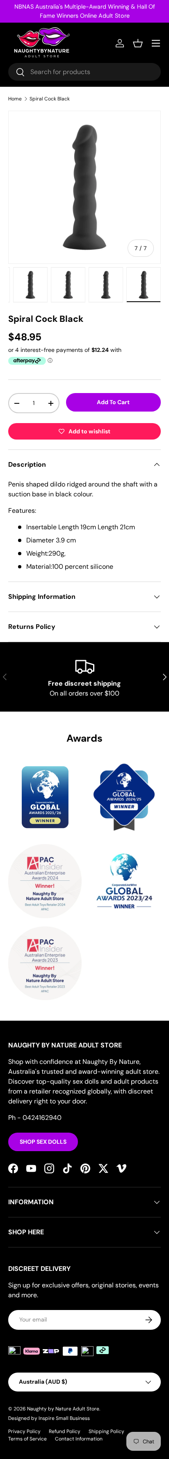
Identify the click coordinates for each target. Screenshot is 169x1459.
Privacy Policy (24, 1431)
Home (15, 98)
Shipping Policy (106, 1431)
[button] (138, 43)
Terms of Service (27, 1439)
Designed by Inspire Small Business (49, 1418)
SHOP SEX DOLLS (43, 1141)
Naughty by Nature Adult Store (63, 1408)
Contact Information (79, 1439)
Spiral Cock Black (50, 98)
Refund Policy (64, 1431)
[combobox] (84, 72)
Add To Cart (113, 402)
